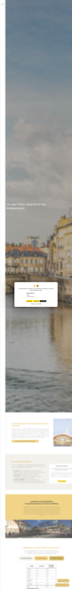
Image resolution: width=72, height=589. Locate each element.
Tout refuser (36, 301)
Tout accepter (29, 301)
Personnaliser (43, 301)
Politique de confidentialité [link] (36, 303)
